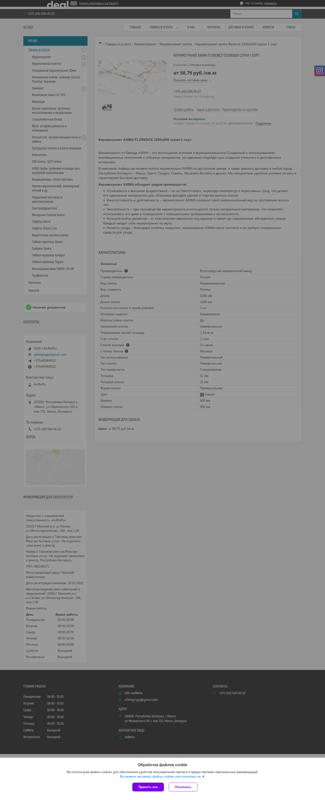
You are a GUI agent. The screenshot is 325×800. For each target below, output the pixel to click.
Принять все (148, 787)
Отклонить (183, 787)
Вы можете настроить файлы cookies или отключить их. (161, 776)
